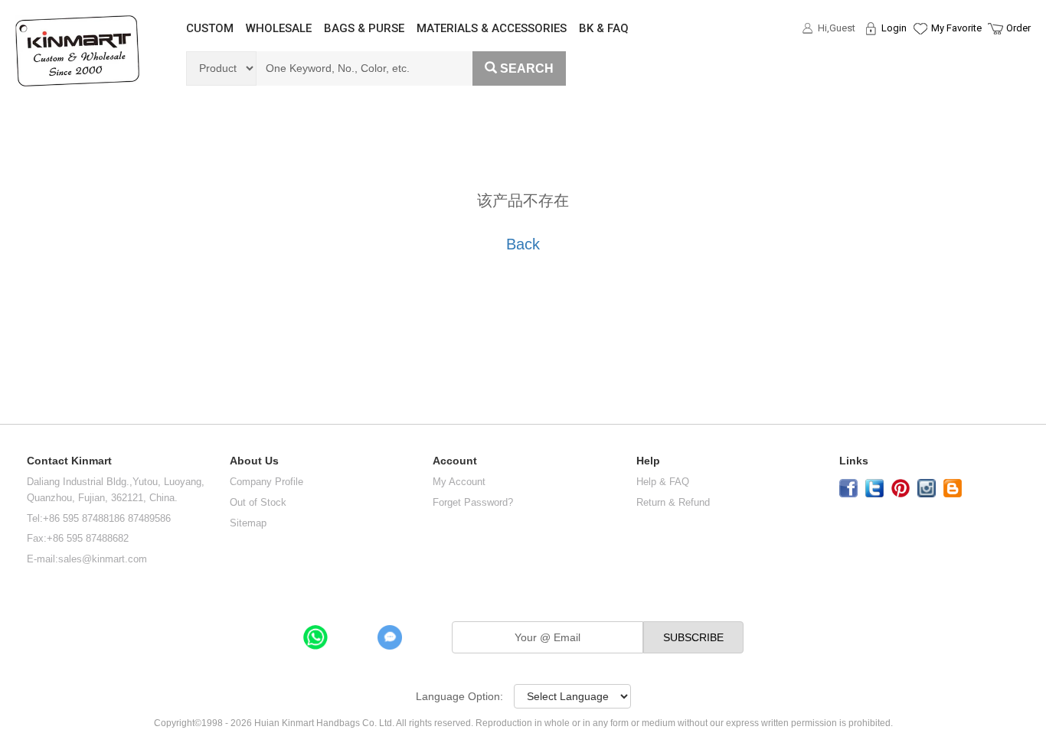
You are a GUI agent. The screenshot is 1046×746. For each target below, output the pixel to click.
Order (1018, 28)
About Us (254, 461)
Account (455, 461)
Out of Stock (258, 502)
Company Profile (266, 481)
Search (527, 68)
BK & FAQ (604, 28)
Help (648, 461)
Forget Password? (473, 502)
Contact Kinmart (69, 461)
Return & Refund (673, 502)
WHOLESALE (279, 28)
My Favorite (956, 28)
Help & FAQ (662, 481)
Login (894, 28)
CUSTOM (210, 28)
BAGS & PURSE (364, 28)
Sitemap (248, 523)
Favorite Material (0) (919, 77)
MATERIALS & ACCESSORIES (492, 28)
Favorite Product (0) (919, 56)
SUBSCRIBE (693, 637)
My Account (459, 481)
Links (853, 461)
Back (523, 244)
